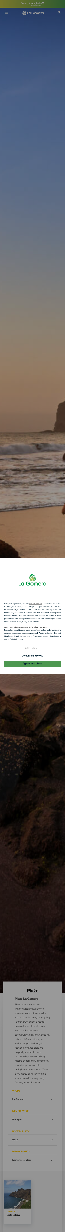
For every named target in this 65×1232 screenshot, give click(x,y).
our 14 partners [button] (35, 604)
